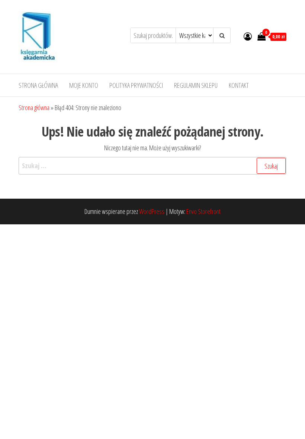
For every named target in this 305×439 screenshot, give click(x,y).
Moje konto (83, 85)
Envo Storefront (203, 211)
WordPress (151, 211)
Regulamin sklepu (196, 85)
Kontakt (239, 85)
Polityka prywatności (136, 85)
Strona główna (38, 85)
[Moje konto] (248, 36)
